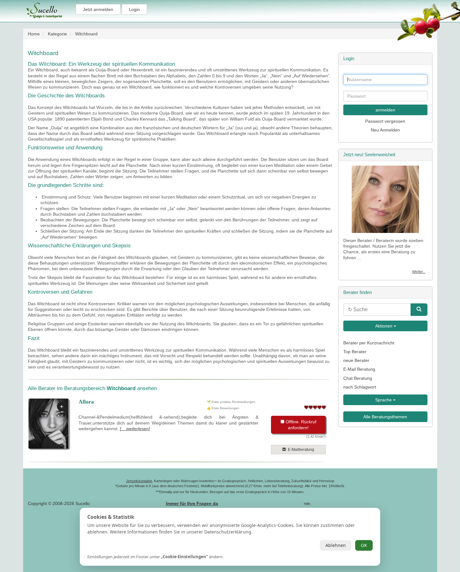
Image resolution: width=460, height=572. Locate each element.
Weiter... (419, 272)
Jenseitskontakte (139, 481)
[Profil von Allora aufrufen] (48, 424)
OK (364, 545)
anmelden (385, 109)
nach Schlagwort (359, 386)
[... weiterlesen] (135, 428)
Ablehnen (335, 545)
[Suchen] (419, 309)
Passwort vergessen (385, 121)
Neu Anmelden (385, 129)
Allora (86, 402)
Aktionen (384, 325)
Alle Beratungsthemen (385, 416)
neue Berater (356, 360)
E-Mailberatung (300, 449)
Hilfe (307, 504)
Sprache (384, 399)
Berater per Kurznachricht (368, 342)
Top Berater (354, 351)
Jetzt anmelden (98, 9)
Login (134, 9)
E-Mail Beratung (359, 369)
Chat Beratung (357, 378)
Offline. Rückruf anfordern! (300, 424)
